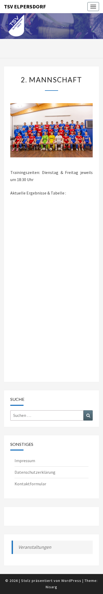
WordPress (71, 580)
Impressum (25, 460)
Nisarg (51, 587)
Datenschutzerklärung (35, 472)
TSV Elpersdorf (25, 6)
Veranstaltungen (34, 547)
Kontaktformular (30, 483)
